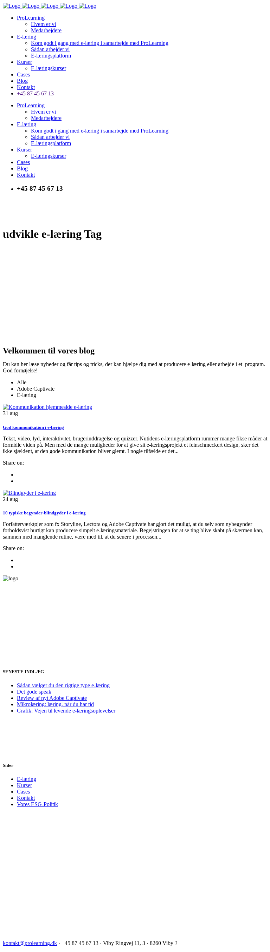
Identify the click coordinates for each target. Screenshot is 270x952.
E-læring (26, 779)
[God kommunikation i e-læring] (47, 407)
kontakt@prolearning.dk (30, 943)
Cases (23, 792)
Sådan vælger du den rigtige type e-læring (63, 685)
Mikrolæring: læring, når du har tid (55, 704)
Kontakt (26, 798)
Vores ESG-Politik (37, 804)
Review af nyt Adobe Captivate (52, 698)
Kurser (24, 785)
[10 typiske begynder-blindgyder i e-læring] (29, 493)
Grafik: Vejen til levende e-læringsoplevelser (66, 711)
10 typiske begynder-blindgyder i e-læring (44, 512)
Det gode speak (34, 692)
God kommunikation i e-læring (33, 427)
